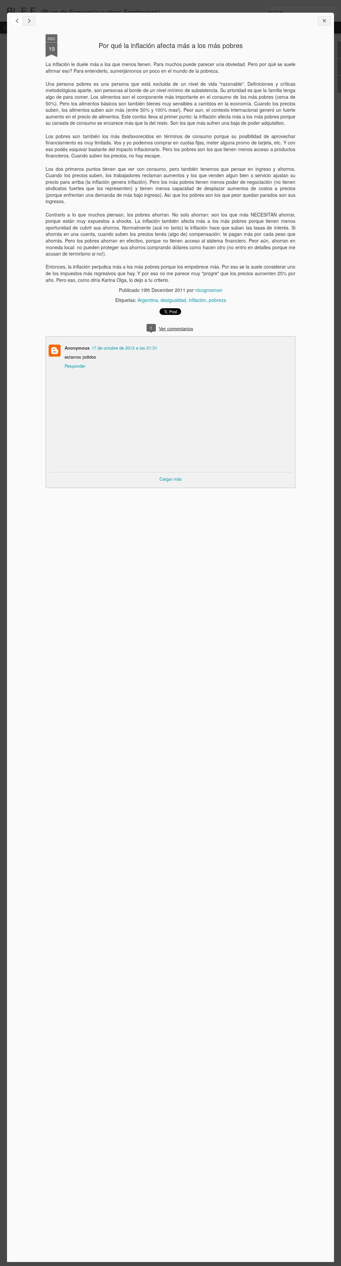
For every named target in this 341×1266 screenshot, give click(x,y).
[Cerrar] (324, 21)
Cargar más (171, 479)
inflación (197, 300)
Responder (75, 366)
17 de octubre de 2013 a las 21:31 (124, 348)
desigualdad (173, 300)
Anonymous (77, 348)
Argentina (148, 300)
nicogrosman (208, 290)
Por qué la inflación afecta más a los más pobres (171, 45)
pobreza (217, 300)
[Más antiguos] (29, 21)
